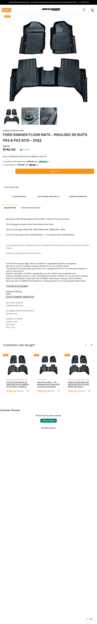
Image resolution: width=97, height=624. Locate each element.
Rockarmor (41, 379)
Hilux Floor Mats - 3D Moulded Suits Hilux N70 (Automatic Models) (48, 384)
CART (8, 294)
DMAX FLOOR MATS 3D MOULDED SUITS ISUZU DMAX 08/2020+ (78, 384)
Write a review (48, 420)
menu (7, 10)
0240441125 (85, 2)
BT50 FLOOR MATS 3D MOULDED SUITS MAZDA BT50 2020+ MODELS (18, 384)
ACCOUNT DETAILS (14, 292)
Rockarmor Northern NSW (13, 131)
